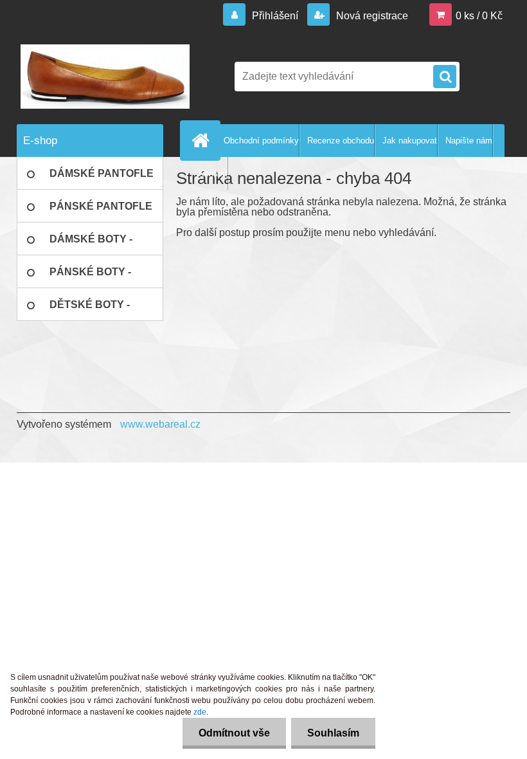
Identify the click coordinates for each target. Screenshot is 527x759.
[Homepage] (203, 140)
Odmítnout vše (234, 732)
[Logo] (105, 76)
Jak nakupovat (409, 140)
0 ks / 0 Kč (479, 15)
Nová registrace (371, 15)
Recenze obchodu (340, 140)
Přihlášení (275, 15)
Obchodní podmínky (261, 140)
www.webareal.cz (160, 424)
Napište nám (468, 140)
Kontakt (213, 173)
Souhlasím (333, 732)
